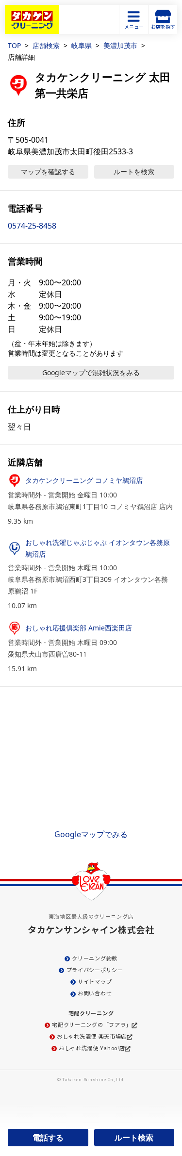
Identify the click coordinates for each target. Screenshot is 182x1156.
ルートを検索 (134, 171)
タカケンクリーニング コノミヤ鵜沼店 (84, 480)
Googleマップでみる (91, 834)
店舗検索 (46, 45)
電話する (48, 1137)
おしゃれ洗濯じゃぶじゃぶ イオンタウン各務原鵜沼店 (97, 548)
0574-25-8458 (32, 225)
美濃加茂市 (120, 45)
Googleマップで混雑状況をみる (91, 372)
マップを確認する (48, 171)
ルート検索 (134, 1137)
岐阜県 (81, 45)
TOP (14, 45)
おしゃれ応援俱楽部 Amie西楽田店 (78, 627)
